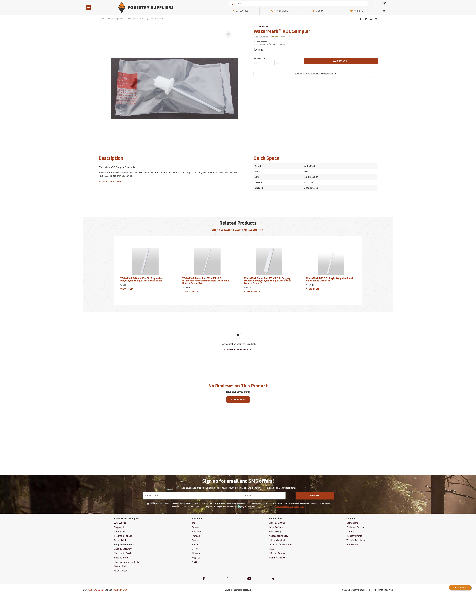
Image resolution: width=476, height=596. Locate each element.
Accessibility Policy (278, 535)
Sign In (320, 11)
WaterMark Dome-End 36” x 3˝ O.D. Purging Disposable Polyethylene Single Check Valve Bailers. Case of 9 (267, 281)
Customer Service (355, 527)
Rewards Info (120, 540)
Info (193, 522)
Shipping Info (120, 527)
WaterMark (261, 27)
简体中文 (196, 553)
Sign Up (315, 496)
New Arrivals (120, 566)
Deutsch (196, 540)
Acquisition (352, 544)
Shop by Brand (121, 557)
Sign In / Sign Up (277, 522)
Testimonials (120, 531)
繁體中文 (196, 557)
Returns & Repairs (123, 535)
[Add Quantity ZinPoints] (277, 63)
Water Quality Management (111, 18)
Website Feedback (355, 540)
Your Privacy (275, 531)
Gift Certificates (277, 553)
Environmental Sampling (137, 18)
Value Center (120, 570)
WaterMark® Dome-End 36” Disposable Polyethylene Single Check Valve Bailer (141, 279)
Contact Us (352, 522)
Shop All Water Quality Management (236, 230)
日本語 (195, 548)
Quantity (259, 59)
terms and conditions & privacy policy (289, 507)
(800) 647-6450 (120, 589)
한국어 (195, 562)
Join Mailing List (277, 540)
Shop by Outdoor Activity (126, 562)
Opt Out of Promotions (280, 544)
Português (197, 531)
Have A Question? (110, 182)
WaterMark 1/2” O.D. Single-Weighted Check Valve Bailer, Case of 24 (330, 279)
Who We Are (120, 522)
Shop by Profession (123, 553)
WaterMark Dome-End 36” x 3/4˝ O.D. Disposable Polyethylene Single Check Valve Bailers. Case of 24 (205, 281)
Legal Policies (276, 527)
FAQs (271, 548)
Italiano (195, 544)
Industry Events (354, 535)
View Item (127, 289)
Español (195, 527)
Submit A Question (236, 350)
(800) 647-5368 (95, 589)
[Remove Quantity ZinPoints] (255, 63)
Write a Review (238, 400)
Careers (350, 531)
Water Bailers (157, 18)
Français (196, 535)
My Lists (358, 11)
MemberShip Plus (278, 557)
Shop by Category (123, 548)
